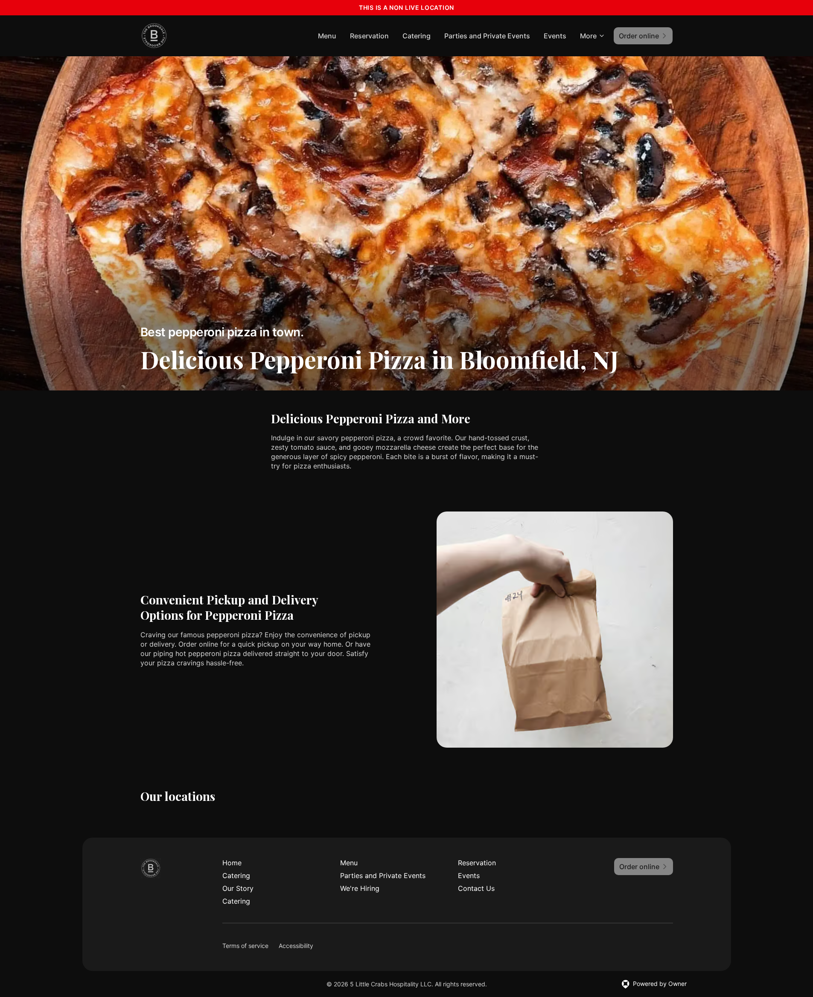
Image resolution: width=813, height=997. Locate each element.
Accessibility (296, 945)
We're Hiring (359, 888)
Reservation (369, 36)
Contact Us (476, 888)
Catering (416, 36)
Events (555, 36)
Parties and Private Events (487, 36)
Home (232, 862)
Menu (327, 36)
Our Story (238, 888)
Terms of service (245, 945)
